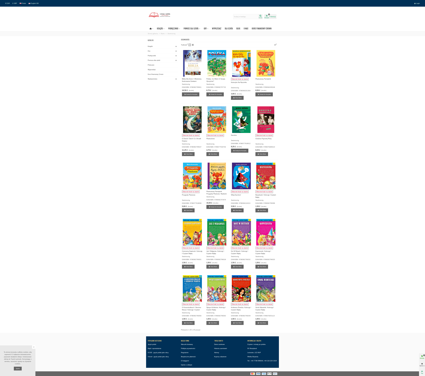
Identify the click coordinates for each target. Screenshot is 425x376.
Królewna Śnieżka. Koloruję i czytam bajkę (241, 309)
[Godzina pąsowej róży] (266, 119)
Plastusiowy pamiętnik (263, 79)
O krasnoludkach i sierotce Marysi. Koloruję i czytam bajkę (191, 310)
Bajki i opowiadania (154, 348)
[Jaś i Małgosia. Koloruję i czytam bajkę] (217, 232)
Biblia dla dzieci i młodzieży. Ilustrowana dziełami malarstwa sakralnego (192, 81)
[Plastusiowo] (217, 119)
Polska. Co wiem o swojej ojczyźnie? (215, 80)
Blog (238, 28)
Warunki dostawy (187, 344)
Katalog (151, 40)
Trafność (184, 45)
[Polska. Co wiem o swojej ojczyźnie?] (217, 63)
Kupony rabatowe (220, 356)
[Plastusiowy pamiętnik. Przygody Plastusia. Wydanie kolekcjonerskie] (217, 176)
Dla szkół (229, 28)
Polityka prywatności (188, 348)
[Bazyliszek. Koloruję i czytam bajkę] (266, 176)
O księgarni (185, 361)
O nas (246, 28)
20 (275, 45)
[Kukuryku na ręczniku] (241, 63)
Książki (160, 28)
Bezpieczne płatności (188, 356)
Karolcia (234, 135)
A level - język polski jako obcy (158, 356)
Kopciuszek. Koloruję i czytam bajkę (263, 252)
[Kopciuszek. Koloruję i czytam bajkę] (266, 232)
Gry (205, 28)
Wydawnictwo (152, 79)
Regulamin (184, 352)
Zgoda (18, 368)
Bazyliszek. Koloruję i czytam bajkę (265, 196)
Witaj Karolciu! (236, 195)
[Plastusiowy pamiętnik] (266, 63)
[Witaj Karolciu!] (241, 176)
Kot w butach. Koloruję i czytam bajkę (239, 252)
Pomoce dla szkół (191, 28)
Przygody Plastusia (188, 195)
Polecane (151, 65)
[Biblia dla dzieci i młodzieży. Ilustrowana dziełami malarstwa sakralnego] (192, 63)
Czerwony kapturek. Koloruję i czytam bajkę (192, 252)
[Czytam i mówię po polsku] (160, 16)
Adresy (216, 352)
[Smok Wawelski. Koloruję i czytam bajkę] (266, 288)
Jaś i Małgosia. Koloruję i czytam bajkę (215, 252)
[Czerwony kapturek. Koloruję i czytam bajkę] (192, 232)
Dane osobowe (219, 344)
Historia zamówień (220, 348)
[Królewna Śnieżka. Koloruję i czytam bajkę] (241, 288)
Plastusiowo (210, 138)
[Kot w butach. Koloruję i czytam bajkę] (241, 232)
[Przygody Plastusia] (192, 176)
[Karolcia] (241, 119)
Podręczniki (173, 28)
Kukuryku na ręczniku (239, 82)
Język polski (152, 344)
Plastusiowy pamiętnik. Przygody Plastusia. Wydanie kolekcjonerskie (216, 194)
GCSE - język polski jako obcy (158, 352)
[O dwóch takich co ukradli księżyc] (192, 119)
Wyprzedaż (216, 28)
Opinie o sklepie (186, 365)
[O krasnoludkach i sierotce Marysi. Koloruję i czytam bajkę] (192, 288)
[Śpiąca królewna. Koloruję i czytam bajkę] (217, 288)
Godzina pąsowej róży (263, 138)
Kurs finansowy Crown (261, 28)
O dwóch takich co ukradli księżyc (191, 140)
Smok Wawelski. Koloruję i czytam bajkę (264, 309)
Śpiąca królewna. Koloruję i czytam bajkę (216, 309)
